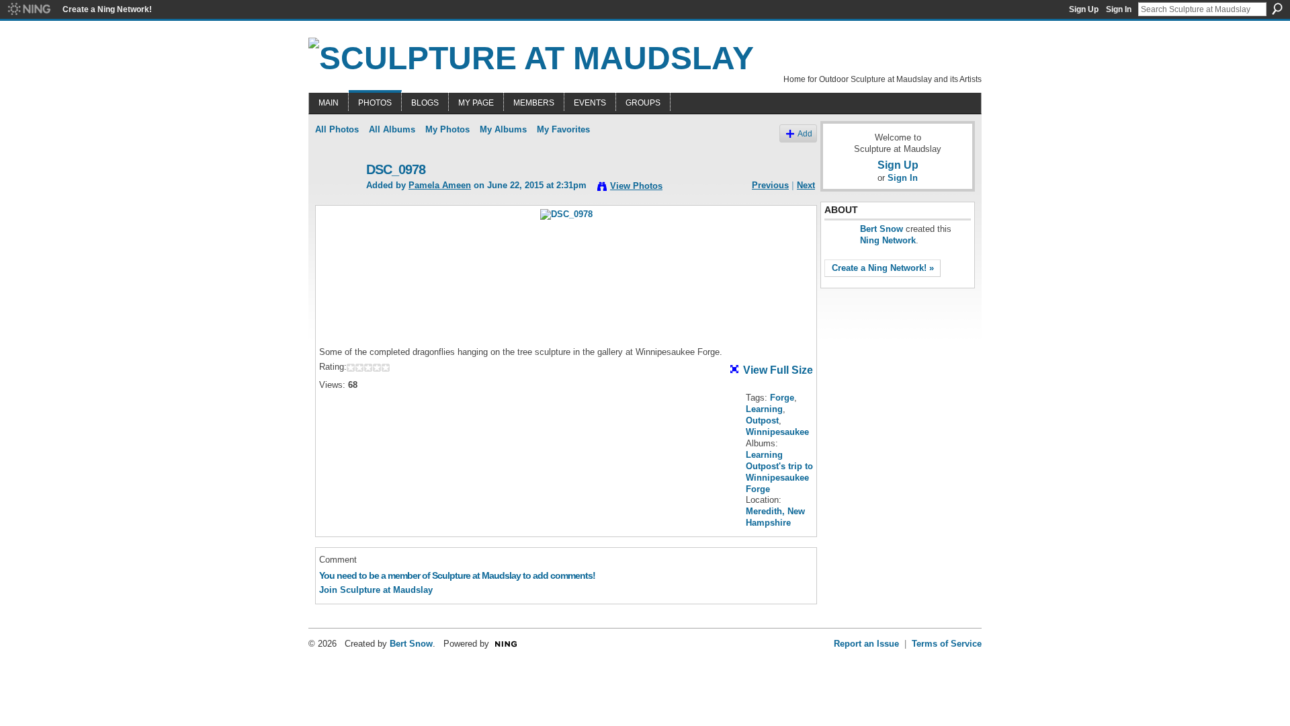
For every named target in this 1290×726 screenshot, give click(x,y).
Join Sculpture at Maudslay (376, 590)
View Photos (636, 186)
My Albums (503, 129)
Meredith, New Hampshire (775, 517)
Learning (764, 409)
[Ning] (28, 9)
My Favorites (563, 129)
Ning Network (888, 240)
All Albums (392, 129)
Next (806, 185)
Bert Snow (881, 229)
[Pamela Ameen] (336, 199)
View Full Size (778, 370)
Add (805, 133)
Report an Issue (866, 644)
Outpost (762, 420)
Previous (770, 185)
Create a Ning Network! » (883, 268)
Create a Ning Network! (107, 9)
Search (1277, 9)
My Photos (447, 129)
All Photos (337, 129)
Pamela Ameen (439, 185)
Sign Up (1084, 9)
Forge (782, 398)
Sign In (1118, 9)
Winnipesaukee (777, 432)
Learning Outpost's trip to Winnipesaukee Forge (779, 472)
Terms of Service (947, 644)
